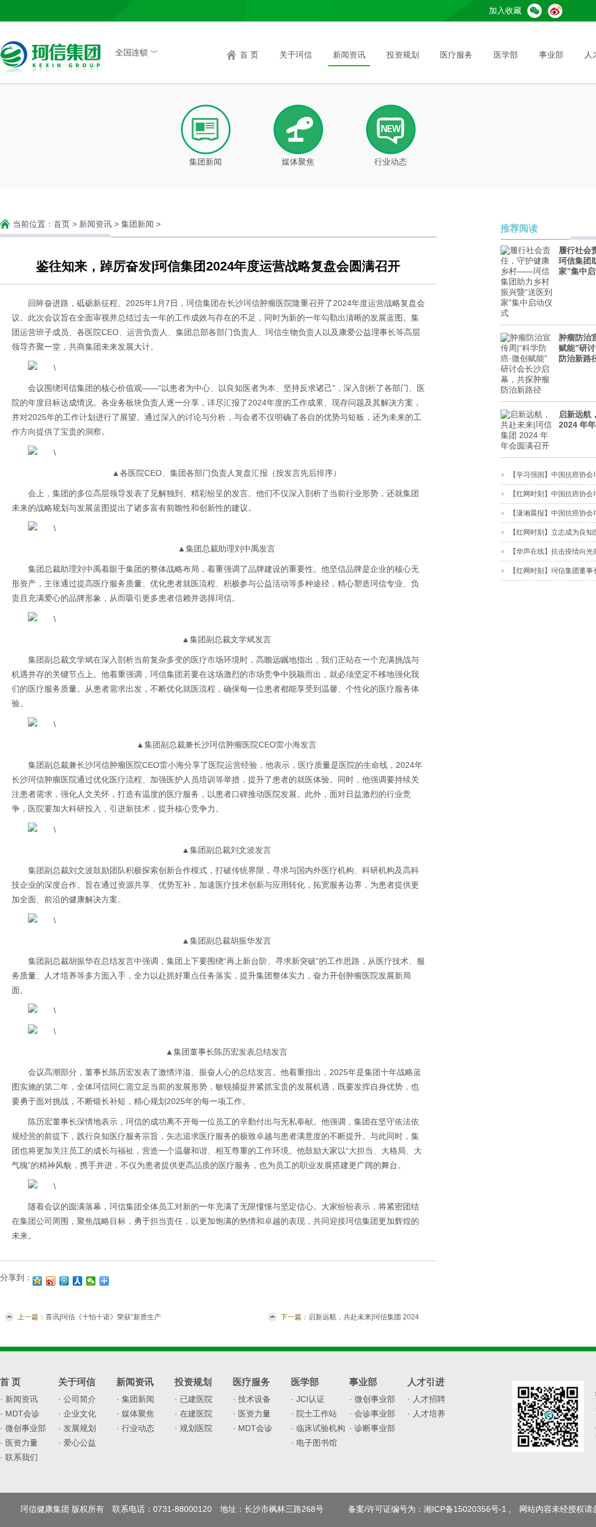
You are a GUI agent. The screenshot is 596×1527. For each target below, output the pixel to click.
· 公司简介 (77, 1399)
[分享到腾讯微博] (64, 1281)
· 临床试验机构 (318, 1428)
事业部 (551, 54)
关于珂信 (295, 54)
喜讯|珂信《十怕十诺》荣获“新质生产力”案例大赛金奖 (103, 1317)
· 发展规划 (77, 1428)
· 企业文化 (77, 1413)
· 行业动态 (135, 1428)
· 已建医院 (193, 1399)
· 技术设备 (252, 1399)
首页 (62, 224)
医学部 (506, 54)
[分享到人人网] (78, 1281)
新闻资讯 (349, 54)
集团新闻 (137, 224)
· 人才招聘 (426, 1399)
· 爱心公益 (77, 1442)
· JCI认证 (308, 1399)
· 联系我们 (19, 1457)
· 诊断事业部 (372, 1428)
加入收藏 (505, 10)
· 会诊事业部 (372, 1413)
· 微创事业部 (23, 1428)
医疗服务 (456, 54)
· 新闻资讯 (19, 1399)
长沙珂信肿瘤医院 (259, 303)
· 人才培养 (426, 1413)
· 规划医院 (193, 1428)
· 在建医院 (193, 1413)
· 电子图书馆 (314, 1442)
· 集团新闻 (135, 1399)
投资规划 (402, 54)
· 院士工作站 (314, 1413)
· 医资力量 (19, 1442)
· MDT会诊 (20, 1413)
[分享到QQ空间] (37, 1281)
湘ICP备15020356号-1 (465, 1509)
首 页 (249, 54)
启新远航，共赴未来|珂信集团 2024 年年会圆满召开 (363, 1317)
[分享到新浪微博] (51, 1281)
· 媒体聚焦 (135, 1413)
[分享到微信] (91, 1281)
